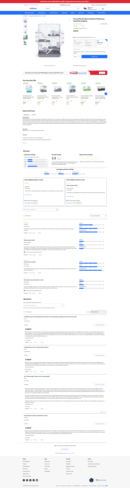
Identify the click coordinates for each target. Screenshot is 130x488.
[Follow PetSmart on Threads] (30, 480)
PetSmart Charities (27, 476)
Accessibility (47, 471)
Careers (24, 464)
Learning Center (26, 471)
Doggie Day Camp (70, 466)
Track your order (34, 5)
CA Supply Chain (84, 485)
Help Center (47, 461)
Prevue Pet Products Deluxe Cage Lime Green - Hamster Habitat (87, 97)
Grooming (68, 461)
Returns (46, 468)
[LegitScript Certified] (91, 480)
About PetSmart (26, 461)
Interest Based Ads (76, 485)
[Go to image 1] (25, 20)
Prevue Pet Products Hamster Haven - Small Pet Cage (72, 97)
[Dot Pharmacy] (101, 480)
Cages (44, 16)
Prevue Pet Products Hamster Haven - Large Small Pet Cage (57, 97)
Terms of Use (62, 485)
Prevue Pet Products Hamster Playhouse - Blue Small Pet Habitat (28, 97)
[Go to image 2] (25, 25)
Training (68, 468)
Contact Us (46, 464)
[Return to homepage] (33, 8)
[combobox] (62, 8)
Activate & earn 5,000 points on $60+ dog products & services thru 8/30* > (65, 1)
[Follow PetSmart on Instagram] (27, 480)
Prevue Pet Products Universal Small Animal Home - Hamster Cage (100, 97)
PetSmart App (26, 473)
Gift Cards (25, 468)
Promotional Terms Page (70, 453)
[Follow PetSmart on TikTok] (34, 480)
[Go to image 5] (25, 42)
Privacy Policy (69, 485)
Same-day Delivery (92, 466)
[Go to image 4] (25, 37)
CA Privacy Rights (92, 485)
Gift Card (26, 5)
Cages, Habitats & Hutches (35, 16)
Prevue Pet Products (77, 23)
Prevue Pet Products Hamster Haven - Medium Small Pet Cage (43, 97)
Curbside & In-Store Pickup (94, 464)
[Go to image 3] (25, 31)
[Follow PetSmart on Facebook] (24, 480)
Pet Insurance (69, 473)
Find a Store (90, 461)
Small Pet (25, 16)
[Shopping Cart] (104, 9)
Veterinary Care (69, 471)
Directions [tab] (34, 114)
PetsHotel (68, 464)
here (29, 130)
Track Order (47, 466)
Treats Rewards (26, 466)
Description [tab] (26, 114)
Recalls (57, 485)
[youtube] (37, 480)
